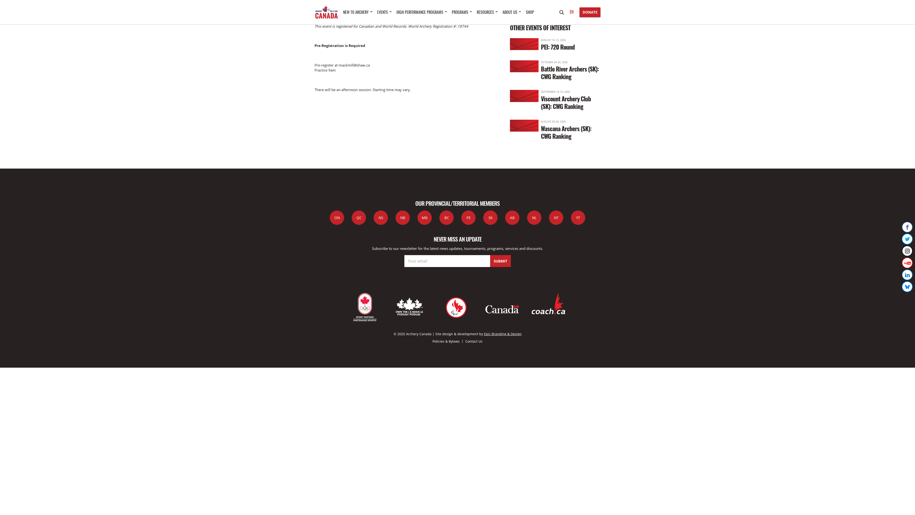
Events (382, 12)
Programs (460, 12)
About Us (510, 12)
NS (381, 217)
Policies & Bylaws (446, 341)
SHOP (530, 12)
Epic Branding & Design (503, 334)
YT (578, 217)
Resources (485, 12)
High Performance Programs (419, 12)
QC (358, 217)
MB (424, 217)
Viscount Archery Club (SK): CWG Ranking (566, 102)
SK (490, 217)
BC (446, 217)
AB (512, 217)
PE (469, 217)
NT (556, 217)
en (572, 12)
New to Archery (356, 12)
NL (534, 217)
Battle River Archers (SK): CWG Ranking (570, 72)
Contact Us (474, 341)
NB (402, 217)
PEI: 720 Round (558, 46)
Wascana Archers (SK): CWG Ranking (566, 132)
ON (337, 217)
